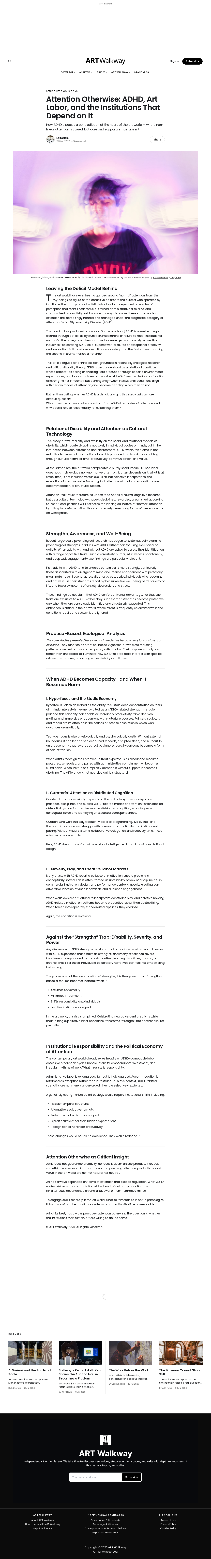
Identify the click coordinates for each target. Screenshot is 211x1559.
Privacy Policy (168, 1524)
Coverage (67, 72)
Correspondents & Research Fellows (105, 1528)
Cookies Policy (168, 1528)
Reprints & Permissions (105, 1532)
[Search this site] (9, 61)
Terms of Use (168, 1520)
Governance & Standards (105, 1520)
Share (157, 139)
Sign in (174, 61)
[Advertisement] (105, 29)
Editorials (62, 138)
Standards (142, 72)
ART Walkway (120, 72)
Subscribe (192, 61)
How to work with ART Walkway (42, 1524)
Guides (102, 72)
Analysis (85, 72)
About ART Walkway (42, 1520)
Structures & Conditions (61, 91)
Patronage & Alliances (105, 1524)
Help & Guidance (42, 1528)
